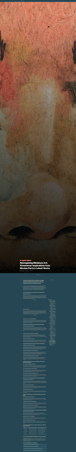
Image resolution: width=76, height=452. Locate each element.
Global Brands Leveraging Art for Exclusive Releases (53, 314)
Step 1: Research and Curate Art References (53, 319)
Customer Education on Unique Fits (52, 327)
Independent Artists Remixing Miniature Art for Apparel (53, 315)
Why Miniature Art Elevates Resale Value (52, 330)
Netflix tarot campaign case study (35, 414)
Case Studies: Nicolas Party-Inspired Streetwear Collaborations (52, 311)
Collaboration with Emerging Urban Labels (53, 312)
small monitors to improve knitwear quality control (36, 371)
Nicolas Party (29, 287)
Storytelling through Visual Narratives (52, 336)
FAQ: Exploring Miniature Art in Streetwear (52, 344)
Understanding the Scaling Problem (52, 324)
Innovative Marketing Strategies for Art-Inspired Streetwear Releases (52, 335)
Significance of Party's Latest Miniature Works (53, 304)
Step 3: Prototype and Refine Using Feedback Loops (53, 321)
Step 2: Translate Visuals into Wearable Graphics (53, 320)
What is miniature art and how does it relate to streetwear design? (31, 444)
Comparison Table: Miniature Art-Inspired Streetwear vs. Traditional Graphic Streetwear (52, 341)
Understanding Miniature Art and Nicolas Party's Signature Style (52, 301)
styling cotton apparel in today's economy (41, 375)
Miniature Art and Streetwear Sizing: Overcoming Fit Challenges (52, 323)
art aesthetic (33, 312)
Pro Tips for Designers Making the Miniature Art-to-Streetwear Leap (52, 342)
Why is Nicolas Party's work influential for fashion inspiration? (31, 446)
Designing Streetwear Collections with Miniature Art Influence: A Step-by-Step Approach (52, 317)
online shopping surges (43, 403)
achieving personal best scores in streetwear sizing (36, 382)
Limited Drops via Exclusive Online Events (52, 338)
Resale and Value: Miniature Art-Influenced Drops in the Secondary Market (52, 329)
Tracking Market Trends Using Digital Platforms (53, 332)
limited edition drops (41, 399)
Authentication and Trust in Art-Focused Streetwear (52, 333)
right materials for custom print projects (41, 341)
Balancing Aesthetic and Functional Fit (52, 326)
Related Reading (51, 345)
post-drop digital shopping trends (38, 354)
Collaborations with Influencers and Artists (52, 339)
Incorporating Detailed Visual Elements (53, 307)
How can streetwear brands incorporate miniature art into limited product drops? (33, 448)
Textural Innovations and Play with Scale (53, 309)
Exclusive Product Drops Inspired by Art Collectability (53, 308)
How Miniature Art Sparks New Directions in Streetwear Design (52, 305)
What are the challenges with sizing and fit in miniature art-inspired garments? (33, 450)
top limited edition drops (36, 336)
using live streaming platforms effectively (37, 418)
